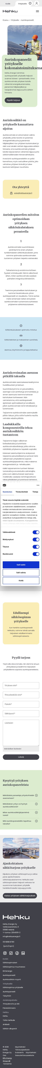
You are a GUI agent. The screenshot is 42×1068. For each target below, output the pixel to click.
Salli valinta (21, 573)
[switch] (36, 539)
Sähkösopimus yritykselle (13, 987)
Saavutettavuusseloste (24, 1055)
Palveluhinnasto (9, 1008)
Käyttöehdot (31, 1052)
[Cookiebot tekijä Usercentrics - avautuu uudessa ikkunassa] (29, 485)
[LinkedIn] (23, 954)
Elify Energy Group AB (7, 1059)
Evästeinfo (19, 1052)
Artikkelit (6, 1024)
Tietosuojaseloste (22, 1050)
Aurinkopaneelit (9, 975)
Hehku (5, 1016)
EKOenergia (7, 971)
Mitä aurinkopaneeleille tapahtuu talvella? (17, 822)
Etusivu (6, 20)
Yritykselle (22, 4)
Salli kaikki (21, 565)
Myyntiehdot (20, 1047)
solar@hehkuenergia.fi (23, 193)
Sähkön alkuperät (10, 1028)
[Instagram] (5, 954)
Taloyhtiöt (7, 996)
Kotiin (8, 4)
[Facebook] (17, 954)
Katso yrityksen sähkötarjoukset (20, 895)
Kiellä (21, 581)
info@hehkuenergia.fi (11, 936)
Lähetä (21, 757)
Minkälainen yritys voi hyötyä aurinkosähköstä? (15, 805)
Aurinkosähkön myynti (12, 979)
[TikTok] (11, 954)
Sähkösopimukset (10, 962)
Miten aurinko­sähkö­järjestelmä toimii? (16, 813)
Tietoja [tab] (35, 492)
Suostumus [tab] (7, 492)
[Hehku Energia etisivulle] (10, 11)
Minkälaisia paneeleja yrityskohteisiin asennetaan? (18, 796)
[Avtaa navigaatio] (37, 11)
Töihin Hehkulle (9, 1020)
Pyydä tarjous (13, 100)
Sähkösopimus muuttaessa (14, 967)
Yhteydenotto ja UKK (11, 1004)
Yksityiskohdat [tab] (22, 492)
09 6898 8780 (8, 942)
